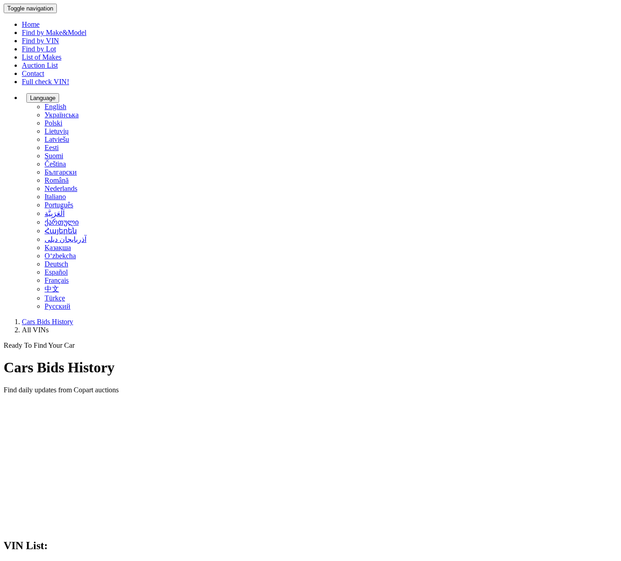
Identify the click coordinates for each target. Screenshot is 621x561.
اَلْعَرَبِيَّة (55, 213)
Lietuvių (57, 131)
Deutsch (56, 264)
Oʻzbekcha (60, 256)
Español (56, 272)
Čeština (55, 164)
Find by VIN (40, 41)
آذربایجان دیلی (65, 239)
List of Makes (41, 57)
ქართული (62, 222)
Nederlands (61, 188)
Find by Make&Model (54, 32)
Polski (53, 123)
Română (57, 180)
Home (31, 24)
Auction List (40, 65)
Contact (33, 73)
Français (57, 280)
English (55, 106)
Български (61, 172)
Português (59, 205)
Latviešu (57, 139)
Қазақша (58, 247)
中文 (52, 289)
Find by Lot (39, 49)
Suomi (54, 156)
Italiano (55, 196)
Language (42, 98)
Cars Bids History (47, 322)
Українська (62, 115)
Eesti (52, 147)
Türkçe (55, 298)
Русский (57, 306)
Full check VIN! (45, 81)
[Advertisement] (310, 467)
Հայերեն (61, 231)
